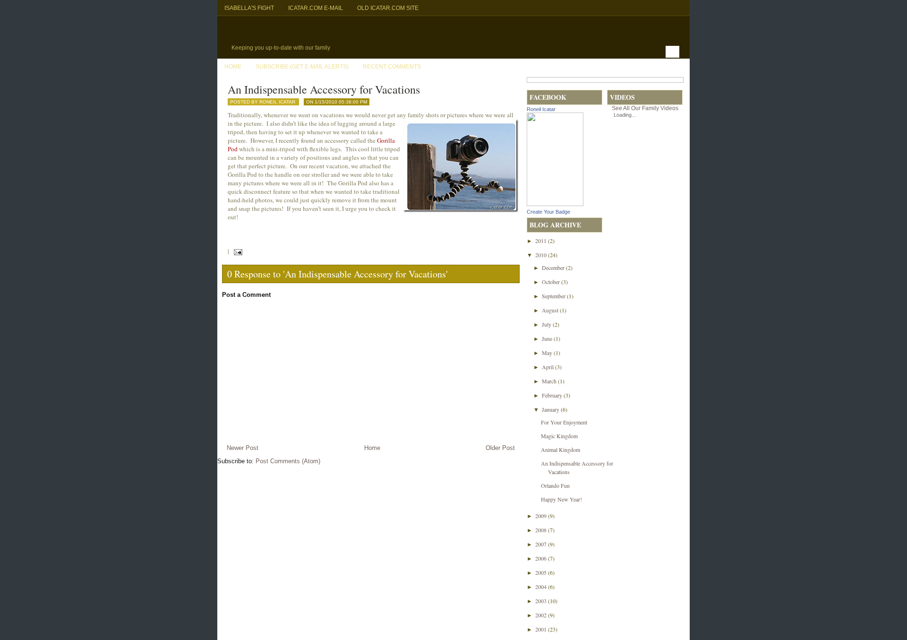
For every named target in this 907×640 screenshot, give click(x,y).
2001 (541, 629)
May (548, 352)
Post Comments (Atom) (288, 461)
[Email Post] (236, 251)
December (554, 267)
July (547, 324)
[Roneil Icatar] (555, 204)
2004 (541, 586)
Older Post (500, 447)
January (551, 409)
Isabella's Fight (249, 8)
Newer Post (242, 447)
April (548, 367)
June (548, 338)
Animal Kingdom (560, 449)
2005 (541, 572)
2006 (541, 558)
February (553, 395)
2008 (541, 530)
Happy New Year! (561, 499)
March (550, 381)
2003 (541, 601)
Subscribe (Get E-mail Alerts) (302, 66)
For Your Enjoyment (564, 422)
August (551, 310)
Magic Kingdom (559, 436)
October (551, 281)
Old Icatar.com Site (388, 8)
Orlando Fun (555, 485)
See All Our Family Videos (645, 108)
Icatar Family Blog (318, 31)
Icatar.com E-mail (315, 8)
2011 (541, 240)
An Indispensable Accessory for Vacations (324, 89)
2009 (541, 515)
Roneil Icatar (541, 109)
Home (232, 66)
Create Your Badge (548, 212)
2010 (541, 255)
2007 (541, 544)
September (554, 296)
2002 (541, 615)
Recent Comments (392, 66)
